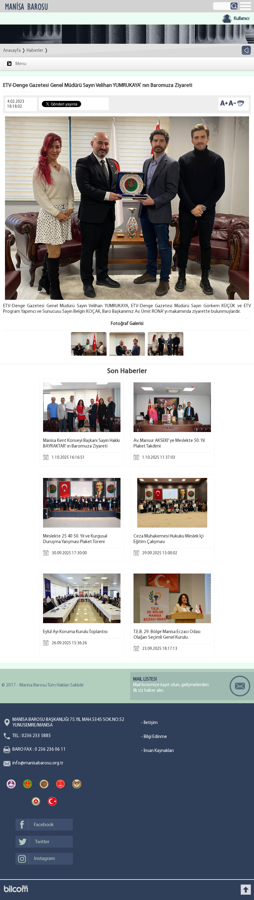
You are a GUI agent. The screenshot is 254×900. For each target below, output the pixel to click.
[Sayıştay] (60, 784)
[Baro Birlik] (76, 784)
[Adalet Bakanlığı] (36, 802)
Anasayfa (12, 50)
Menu (20, 64)
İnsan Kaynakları (159, 751)
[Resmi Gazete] (52, 802)
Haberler (35, 50)
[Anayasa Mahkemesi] (11, 784)
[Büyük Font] (224, 105)
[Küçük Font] (232, 105)
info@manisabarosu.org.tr (38, 763)
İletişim (151, 723)
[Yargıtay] (27, 784)
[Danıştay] (44, 784)
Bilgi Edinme (155, 737)
